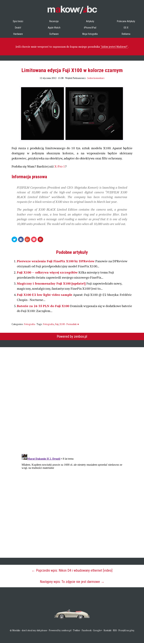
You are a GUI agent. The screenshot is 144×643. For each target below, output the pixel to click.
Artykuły (90, 21)
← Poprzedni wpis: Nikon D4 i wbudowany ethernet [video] (72, 570)
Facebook (86, 630)
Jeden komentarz (95, 78)
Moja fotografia (90, 34)
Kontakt (107, 630)
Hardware (18, 34)
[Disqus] (72, 398)
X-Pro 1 (59, 166)
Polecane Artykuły (126, 21)
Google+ (97, 630)
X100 (62, 324)
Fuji (56, 324)
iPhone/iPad (90, 27)
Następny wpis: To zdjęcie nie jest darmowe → (72, 582)
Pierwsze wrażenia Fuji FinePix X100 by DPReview (56, 261)
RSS (115, 630)
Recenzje (54, 21)
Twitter (76, 630)
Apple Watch (54, 27)
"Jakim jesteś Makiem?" (114, 46)
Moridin (16, 630)
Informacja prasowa (29, 176)
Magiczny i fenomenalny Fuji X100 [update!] (51, 283)
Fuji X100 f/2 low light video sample (45, 294)
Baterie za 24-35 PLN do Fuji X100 (43, 306)
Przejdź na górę (126, 630)
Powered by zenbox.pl (72, 336)
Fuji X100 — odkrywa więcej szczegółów (47, 272)
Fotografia (29, 324)
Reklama (126, 34)
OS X (126, 27)
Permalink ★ (72, 324)
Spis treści (18, 21)
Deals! (18, 27)
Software (54, 34)
